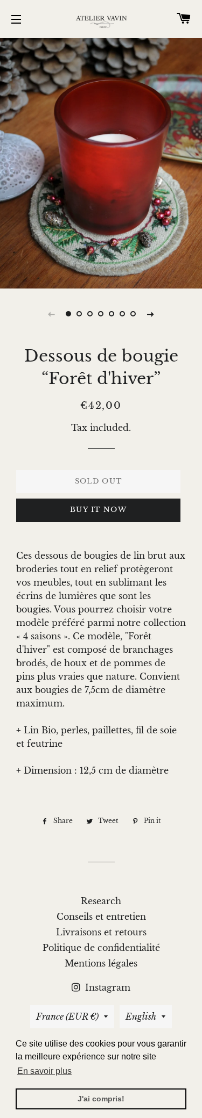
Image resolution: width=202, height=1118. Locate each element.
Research (101, 901)
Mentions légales (101, 963)
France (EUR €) (67, 1016)
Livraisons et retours (101, 932)
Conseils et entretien (101, 916)
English (141, 1016)
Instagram (106, 987)
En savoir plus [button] (44, 1071)
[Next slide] (151, 314)
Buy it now (98, 509)
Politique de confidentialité (101, 947)
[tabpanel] (101, 161)
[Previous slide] (52, 314)
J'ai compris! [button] (101, 1098)
